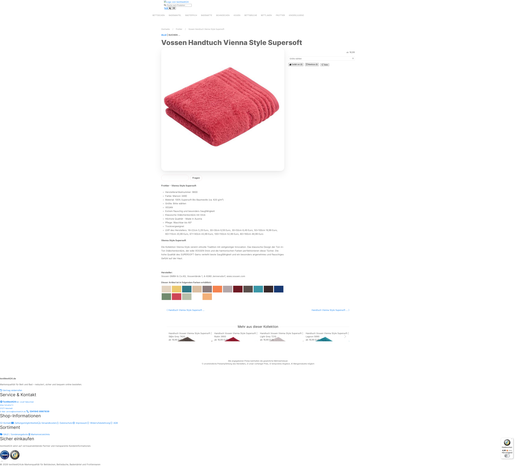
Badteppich (191, 15)
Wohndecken (223, 15)
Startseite (165, 29)
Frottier (280, 15)
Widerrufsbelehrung (99, 423)
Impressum (81, 423)
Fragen (196, 177)
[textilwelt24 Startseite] (176, 1)
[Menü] (511, 439)
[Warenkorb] (165, 8)
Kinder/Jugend (296, 15)
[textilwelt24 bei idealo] (5, 454)
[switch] (507, 455)
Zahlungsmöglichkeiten (26, 423)
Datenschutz (65, 423)
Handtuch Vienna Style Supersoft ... (186, 310)
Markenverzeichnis (40, 434)
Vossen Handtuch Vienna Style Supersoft (206, 29)
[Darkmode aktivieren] (170, 8)
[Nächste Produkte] (345, 336)
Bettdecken (159, 15)
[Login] (167, 8)
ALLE (164, 35)
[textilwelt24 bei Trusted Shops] (14, 454)
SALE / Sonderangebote (15, 434)
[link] (190, 336)
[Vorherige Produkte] (171, 336)
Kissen (237, 15)
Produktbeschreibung (175, 177)
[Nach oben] (2, 461)
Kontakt (7, 423)
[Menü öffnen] (174, 8)
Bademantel (175, 15)
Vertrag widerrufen (12, 390)
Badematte (206, 15)
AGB (115, 423)
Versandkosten (48, 423)
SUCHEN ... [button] (174, 35)
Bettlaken (266, 15)
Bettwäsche (250, 15)
